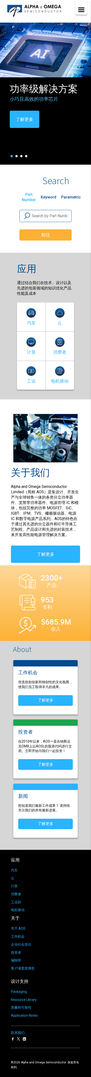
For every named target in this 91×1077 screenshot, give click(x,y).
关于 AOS (18, 928)
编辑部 (16, 960)
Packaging (19, 992)
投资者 (16, 952)
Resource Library (24, 1000)
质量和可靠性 (21, 1007)
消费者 (59, 352)
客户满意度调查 (23, 968)
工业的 (16, 902)
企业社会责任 (21, 944)
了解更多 (37, 128)
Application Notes (24, 1015)
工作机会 (18, 936)
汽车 (31, 322)
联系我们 (18, 1033)
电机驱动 (59, 381)
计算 (31, 352)
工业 (31, 381)
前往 (45, 234)
